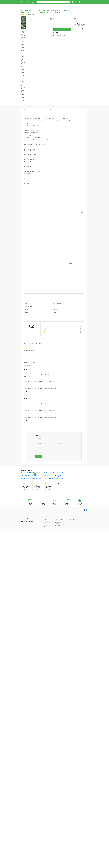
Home (22, 6)
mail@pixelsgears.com (30, 518)
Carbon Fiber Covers (48, 517)
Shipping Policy (72, 519)
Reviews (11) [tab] (53, 109)
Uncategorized (58, 522)
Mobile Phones (47, 522)
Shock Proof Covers (59, 519)
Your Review (37, 447)
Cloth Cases (46, 520)
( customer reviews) (30, 14)
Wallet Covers (57, 525)
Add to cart (62, 29)
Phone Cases (28, 6)
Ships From (62, 22)
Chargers (46, 519)
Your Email (57, 440)
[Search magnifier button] (69, 2)
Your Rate (37, 438)
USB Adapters (57, 523)
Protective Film (47, 525)
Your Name (37, 440)
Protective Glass (47, 526)
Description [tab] (27, 109)
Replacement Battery (59, 517)
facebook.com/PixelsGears (27, 521)
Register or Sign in (83, 2)
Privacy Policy (71, 517)
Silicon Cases (57, 520)
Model (51, 22)
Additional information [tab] (40, 109)
